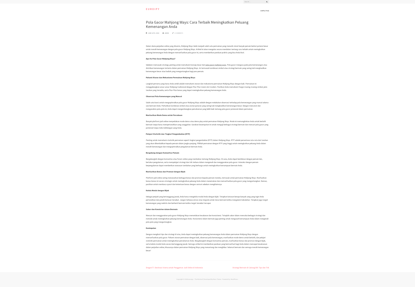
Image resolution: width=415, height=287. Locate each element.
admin (167, 33)
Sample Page (264, 11)
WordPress (234, 279)
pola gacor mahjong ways (216, 65)
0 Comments (179, 33)
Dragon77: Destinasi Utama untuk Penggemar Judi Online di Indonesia (174, 267)
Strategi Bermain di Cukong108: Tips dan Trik (250, 267)
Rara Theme (217, 279)
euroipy (153, 9)
